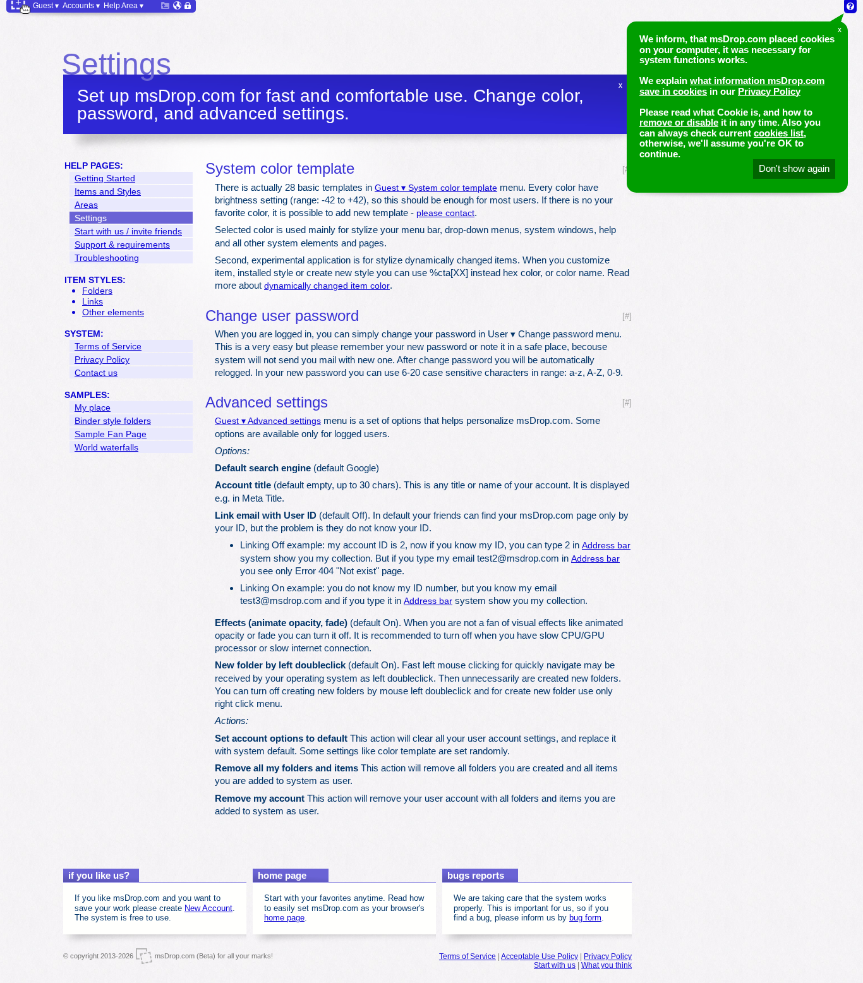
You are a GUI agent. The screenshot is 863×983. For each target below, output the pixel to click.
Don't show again (794, 168)
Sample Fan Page (111, 434)
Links (92, 301)
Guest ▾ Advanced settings (268, 421)
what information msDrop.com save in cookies (731, 86)
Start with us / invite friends (128, 231)
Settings (91, 218)
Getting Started (105, 178)
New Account (208, 908)
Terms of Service (108, 346)
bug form (585, 917)
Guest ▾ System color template (436, 188)
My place (93, 407)
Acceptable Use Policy (539, 956)
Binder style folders (113, 421)
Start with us (555, 965)
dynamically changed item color (327, 285)
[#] (627, 316)
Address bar (606, 545)
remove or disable (678, 122)
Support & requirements (122, 244)
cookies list (779, 133)
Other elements (113, 312)
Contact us (96, 373)
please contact (445, 213)
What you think (606, 965)
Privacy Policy (769, 91)
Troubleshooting (107, 258)
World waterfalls (106, 447)
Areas (86, 205)
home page (284, 917)
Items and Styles (108, 191)
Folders (97, 291)
